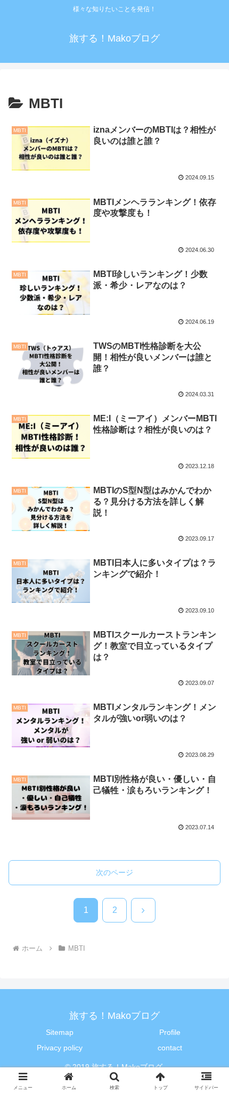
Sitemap (59, 1032)
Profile (170, 1032)
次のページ (114, 872)
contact (170, 1047)
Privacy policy (60, 1047)
